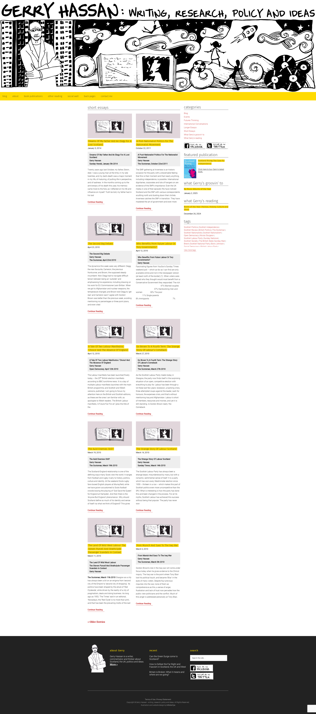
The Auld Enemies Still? (100, 448)
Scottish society (191, 241)
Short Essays (189, 131)
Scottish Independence (209, 227)
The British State (206, 241)
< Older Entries (96, 621)
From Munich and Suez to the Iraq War (157, 545)
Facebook (195, 145)
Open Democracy (191, 235)
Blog (186, 113)
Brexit (186, 244)
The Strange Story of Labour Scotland (157, 448)
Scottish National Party (200, 244)
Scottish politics (191, 227)
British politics (205, 230)
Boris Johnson (217, 244)
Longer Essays (190, 127)
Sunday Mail (219, 241)
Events (187, 117)
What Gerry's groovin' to (194, 134)
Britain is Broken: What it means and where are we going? (166, 673)
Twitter (217, 145)
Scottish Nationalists (193, 233)
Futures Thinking (191, 120)
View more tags (190, 250)
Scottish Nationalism (212, 233)
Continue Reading (99, 203)
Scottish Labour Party (193, 238)
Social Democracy (191, 246)
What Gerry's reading (193, 138)
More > (114, 664)
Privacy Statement (164, 699)
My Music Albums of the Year (197, 189)
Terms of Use (150, 699)
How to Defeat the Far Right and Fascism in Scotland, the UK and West (167, 665)
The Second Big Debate (100, 243)
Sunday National (211, 238)
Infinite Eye (171, 705)
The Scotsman (218, 230)
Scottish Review (191, 230)
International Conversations (196, 124)
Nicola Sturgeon (207, 235)
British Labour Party (209, 246)
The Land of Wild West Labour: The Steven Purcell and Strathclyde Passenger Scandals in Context (107, 549)
